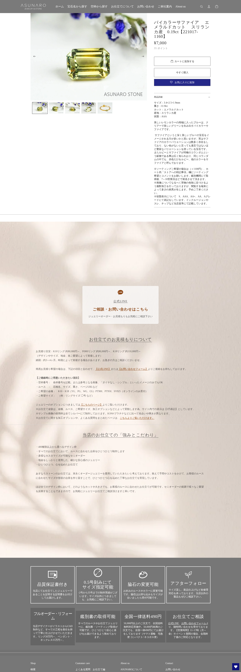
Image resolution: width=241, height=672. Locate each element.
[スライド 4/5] (88, 108)
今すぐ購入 (182, 72)
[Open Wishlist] (235, 666)
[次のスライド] (144, 57)
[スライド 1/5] (39, 108)
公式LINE (173, 623)
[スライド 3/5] (72, 108)
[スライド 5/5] (105, 108)
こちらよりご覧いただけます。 (137, 418)
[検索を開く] (201, 6)
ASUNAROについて (131, 669)
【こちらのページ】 (91, 404)
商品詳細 (158, 97)
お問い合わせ (172, 669)
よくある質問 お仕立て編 (90, 669)
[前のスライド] (33, 57)
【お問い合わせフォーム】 (133, 369)
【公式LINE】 (103, 369)
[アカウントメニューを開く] (209, 6)
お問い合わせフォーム (193, 623)
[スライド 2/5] (56, 108)
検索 (33, 669)
